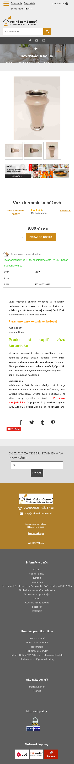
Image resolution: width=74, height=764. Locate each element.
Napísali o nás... (37, 573)
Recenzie (65, 210)
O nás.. (37, 569)
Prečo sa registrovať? (37, 642)
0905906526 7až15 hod (39, 507)
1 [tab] (37, 173)
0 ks (54, 3)
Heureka (37, 691)
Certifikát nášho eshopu (37, 602)
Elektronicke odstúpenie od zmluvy (37, 659)
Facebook (37, 607)
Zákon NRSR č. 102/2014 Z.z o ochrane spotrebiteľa (37, 655)
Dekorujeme (23, 62)
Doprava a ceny (37, 686)
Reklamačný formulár (37, 651)
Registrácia (29, 3)
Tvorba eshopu (36, 533)
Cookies (37, 598)
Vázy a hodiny (42, 62)
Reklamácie (37, 646)
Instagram (37, 611)
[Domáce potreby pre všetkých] (27, 21)
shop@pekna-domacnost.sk (39, 513)
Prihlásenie (16, 3)
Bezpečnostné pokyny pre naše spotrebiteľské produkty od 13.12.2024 (37, 586)
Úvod (9, 62)
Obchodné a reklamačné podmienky (37, 590)
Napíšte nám (37, 582)
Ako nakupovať (37, 638)
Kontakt (37, 578)
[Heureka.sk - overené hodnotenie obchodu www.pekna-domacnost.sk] (63, 31)
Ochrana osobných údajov (37, 594)
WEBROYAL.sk (36, 543)
